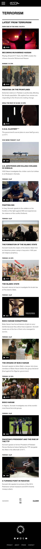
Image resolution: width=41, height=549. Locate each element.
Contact (31, 545)
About (17, 545)
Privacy (10, 545)
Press (23, 545)
